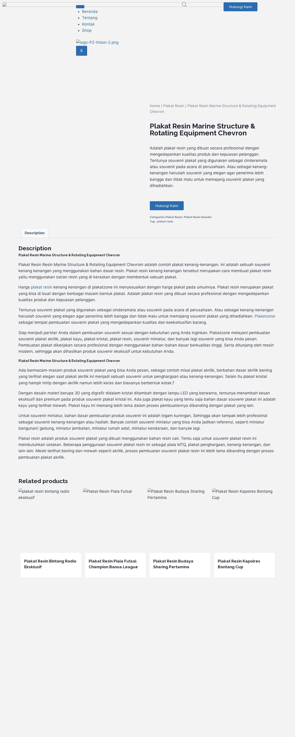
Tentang (89, 17)
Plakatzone (265, 316)
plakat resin (165, 221)
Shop (86, 30)
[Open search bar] (184, 4)
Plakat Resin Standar (198, 217)
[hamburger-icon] (80, 6)
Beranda (90, 11)
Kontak (88, 24)
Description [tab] (35, 233)
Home (155, 106)
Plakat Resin (173, 106)
